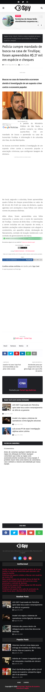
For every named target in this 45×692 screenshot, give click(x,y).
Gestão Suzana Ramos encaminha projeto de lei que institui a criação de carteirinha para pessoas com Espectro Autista (21, 571)
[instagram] (27, 2)
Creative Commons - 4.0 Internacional (24, 251)
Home (19, 682)
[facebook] (18, 2)
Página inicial (8, 36)
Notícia (21, 346)
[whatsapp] (39, 532)
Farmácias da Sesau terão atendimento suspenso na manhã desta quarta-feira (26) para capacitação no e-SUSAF (28, 20)
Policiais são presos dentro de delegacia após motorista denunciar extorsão (26, 629)
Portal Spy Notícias (10, 65)
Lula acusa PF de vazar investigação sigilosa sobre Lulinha (26, 430)
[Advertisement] (22, 175)
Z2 (27, 346)
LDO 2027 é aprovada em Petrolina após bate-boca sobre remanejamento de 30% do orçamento (27, 407)
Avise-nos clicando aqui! (28, 242)
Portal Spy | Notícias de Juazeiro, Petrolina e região (28, 687)
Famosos (13, 346)
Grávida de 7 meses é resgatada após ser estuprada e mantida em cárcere (26, 660)
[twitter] (23, 2)
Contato (26, 682)
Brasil (15, 36)
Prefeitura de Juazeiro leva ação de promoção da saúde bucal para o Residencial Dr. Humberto (20, 590)
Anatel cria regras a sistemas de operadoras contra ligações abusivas (26, 419)
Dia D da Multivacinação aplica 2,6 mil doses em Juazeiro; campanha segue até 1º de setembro (27, 672)
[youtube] (30, 532)
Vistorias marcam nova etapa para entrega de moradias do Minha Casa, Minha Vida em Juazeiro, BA (26, 647)
